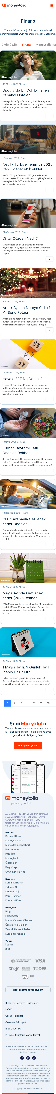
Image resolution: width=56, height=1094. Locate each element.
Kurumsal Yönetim (15, 933)
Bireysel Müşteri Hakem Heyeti (22, 1034)
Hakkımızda (12, 915)
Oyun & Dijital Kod (15, 871)
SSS (7, 949)
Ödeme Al (11, 887)
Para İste (10, 853)
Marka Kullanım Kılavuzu (19, 920)
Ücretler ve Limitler (16, 924)
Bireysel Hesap (13, 836)
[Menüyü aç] (52, 5)
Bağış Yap (11, 867)
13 (48, 703)
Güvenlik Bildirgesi (15, 1022)
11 (34, 703)
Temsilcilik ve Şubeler (17, 929)
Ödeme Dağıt (12, 891)
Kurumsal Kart (13, 900)
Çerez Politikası (14, 1015)
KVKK (8, 1009)
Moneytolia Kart (14, 840)
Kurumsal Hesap (14, 882)
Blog (8, 911)
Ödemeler (11, 862)
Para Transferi (13, 895)
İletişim (9, 944)
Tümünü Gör (8, 44)
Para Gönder (12, 849)
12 (41, 703)
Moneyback (12, 858)
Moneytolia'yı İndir (28, 745)
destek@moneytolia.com (28, 989)
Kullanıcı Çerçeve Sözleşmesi (22, 1003)
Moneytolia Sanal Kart (17, 844)
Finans (26, 44)
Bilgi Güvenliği (13, 1028)
